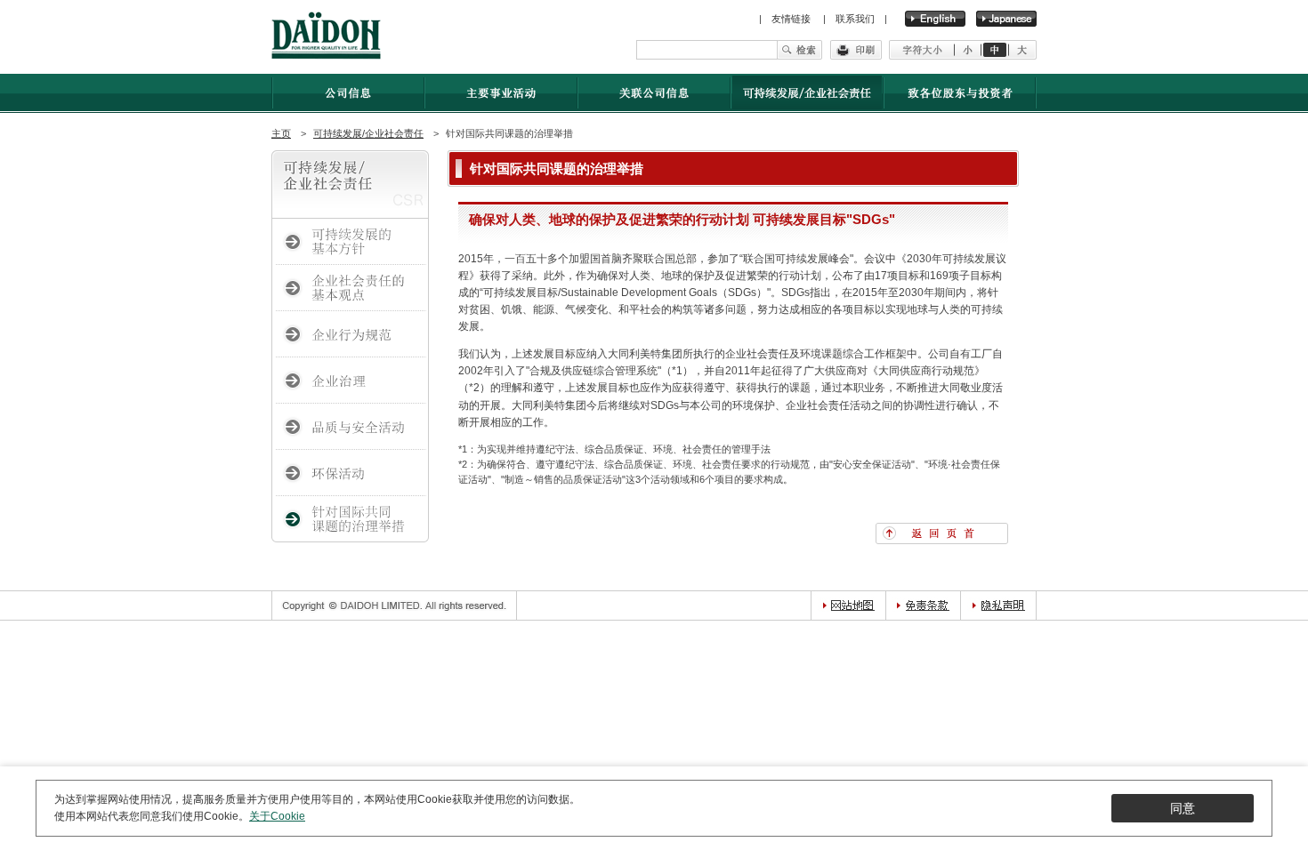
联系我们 (855, 18)
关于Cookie (277, 816)
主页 (281, 133)
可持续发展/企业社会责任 (368, 133)
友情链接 (792, 18)
